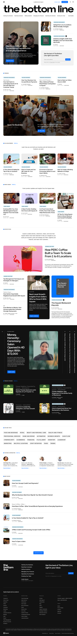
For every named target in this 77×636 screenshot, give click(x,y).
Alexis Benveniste (50, 259)
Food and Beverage (11, 432)
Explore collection (34, 316)
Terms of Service (57, 633)
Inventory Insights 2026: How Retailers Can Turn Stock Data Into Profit (62, 40)
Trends (52, 443)
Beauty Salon (24, 609)
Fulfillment (41, 440)
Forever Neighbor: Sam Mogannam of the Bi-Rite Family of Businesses (62, 391)
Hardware (5, 623)
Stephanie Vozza (26, 175)
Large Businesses (24, 618)
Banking (5, 614)
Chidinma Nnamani (27, 84)
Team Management (7, 619)
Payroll (4, 618)
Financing (30, 440)
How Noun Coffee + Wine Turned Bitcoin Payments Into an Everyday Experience (18, 48)
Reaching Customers (18, 15)
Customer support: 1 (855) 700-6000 (65, 598)
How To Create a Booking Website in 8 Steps (65, 170)
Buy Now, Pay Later (7, 621)
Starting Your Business (8, 15)
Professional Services (12, 436)
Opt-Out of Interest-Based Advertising (68, 633)
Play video (42, 130)
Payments (5, 601)
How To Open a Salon (19, 541)
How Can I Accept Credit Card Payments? (25, 483)
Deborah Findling (8, 173)
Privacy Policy (52, 62)
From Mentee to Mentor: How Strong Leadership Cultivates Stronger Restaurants (12, 308)
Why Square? (42, 600)
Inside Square (7, 206)
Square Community (43, 609)
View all (16, 143)
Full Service (23, 601)
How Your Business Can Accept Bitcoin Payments (29, 81)
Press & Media (60, 607)
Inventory (51, 440)
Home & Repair (24, 616)
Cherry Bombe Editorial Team (11, 313)
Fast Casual (23, 603)
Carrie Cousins (62, 173)
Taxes (46, 443)
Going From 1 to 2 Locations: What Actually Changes (62, 25)
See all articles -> (7, 468)
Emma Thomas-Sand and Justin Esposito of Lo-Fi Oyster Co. (26, 389)
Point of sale (5, 600)
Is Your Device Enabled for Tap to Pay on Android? (11, 170)
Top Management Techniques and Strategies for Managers (13, 279)
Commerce (5, 598)
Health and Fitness (55, 432)
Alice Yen (7, 216)
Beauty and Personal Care (36, 432)
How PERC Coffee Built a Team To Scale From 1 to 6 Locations (58, 253)
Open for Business (15, 125)
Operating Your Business (50, 15)
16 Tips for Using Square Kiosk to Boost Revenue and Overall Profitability (65, 216)
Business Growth (54, 436)
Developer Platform (43, 610)
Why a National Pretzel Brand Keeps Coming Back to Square (48, 82)
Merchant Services (43, 612)
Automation (41, 436)
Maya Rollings (8, 89)
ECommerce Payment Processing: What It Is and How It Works (47, 171)
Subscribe (68, 59)
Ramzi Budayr (60, 397)
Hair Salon (23, 610)
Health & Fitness (24, 612)
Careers (59, 609)
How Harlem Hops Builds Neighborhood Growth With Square (14, 294)
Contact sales (57, 2)
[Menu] (73, 2)
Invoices (5, 605)
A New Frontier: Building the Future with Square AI (29, 210)
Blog (40, 603)
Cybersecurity (9, 440)
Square (56, 44)
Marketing (7, 443)
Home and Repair (29, 436)
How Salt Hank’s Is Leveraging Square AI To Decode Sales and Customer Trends (10, 83)
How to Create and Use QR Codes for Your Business (28, 171)
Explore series (11, 371)
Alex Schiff (25, 213)
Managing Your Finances (39, 15)
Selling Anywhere (28, 15)
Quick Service (24, 600)
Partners (59, 613)
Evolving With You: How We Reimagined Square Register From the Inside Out (10, 211)
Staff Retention (36, 443)
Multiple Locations (21, 443)
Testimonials (41, 601)
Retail (22, 432)
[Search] (70, 2)
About (59, 606)
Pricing (40, 598)
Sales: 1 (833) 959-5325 (62, 600)
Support (41, 607)
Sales (40, 605)
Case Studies (71, 15)
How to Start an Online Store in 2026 (64, 81)
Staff (4, 616)
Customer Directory (7, 612)
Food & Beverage (24, 598)
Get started (64, 1)
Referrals (59, 611)
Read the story (10, 60)
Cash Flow (66, 436)
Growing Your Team (61, 15)
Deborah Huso (44, 175)
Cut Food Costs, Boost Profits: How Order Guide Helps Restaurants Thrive (47, 210)
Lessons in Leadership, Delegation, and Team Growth (25, 406)
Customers (5, 607)
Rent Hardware (42, 614)
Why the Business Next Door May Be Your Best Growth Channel (32, 495)
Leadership (61, 440)
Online (4, 603)
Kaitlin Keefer (56, 412)
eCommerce (21, 440)
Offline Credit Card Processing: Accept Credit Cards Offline (31, 530)
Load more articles (38, 552)
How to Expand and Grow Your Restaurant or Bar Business (61, 408)
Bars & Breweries (24, 605)
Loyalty (4, 610)
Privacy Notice (51, 633)
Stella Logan (16, 497)
